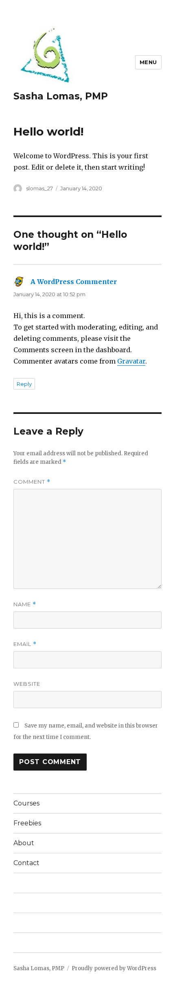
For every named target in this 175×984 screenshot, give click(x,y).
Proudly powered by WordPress (114, 968)
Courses (26, 803)
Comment (31, 481)
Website (26, 683)
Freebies (27, 823)
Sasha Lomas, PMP (60, 96)
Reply (24, 384)
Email (25, 644)
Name (24, 604)
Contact (26, 863)
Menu (148, 62)
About (23, 843)
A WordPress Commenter (74, 282)
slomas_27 (39, 188)
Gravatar (131, 361)
